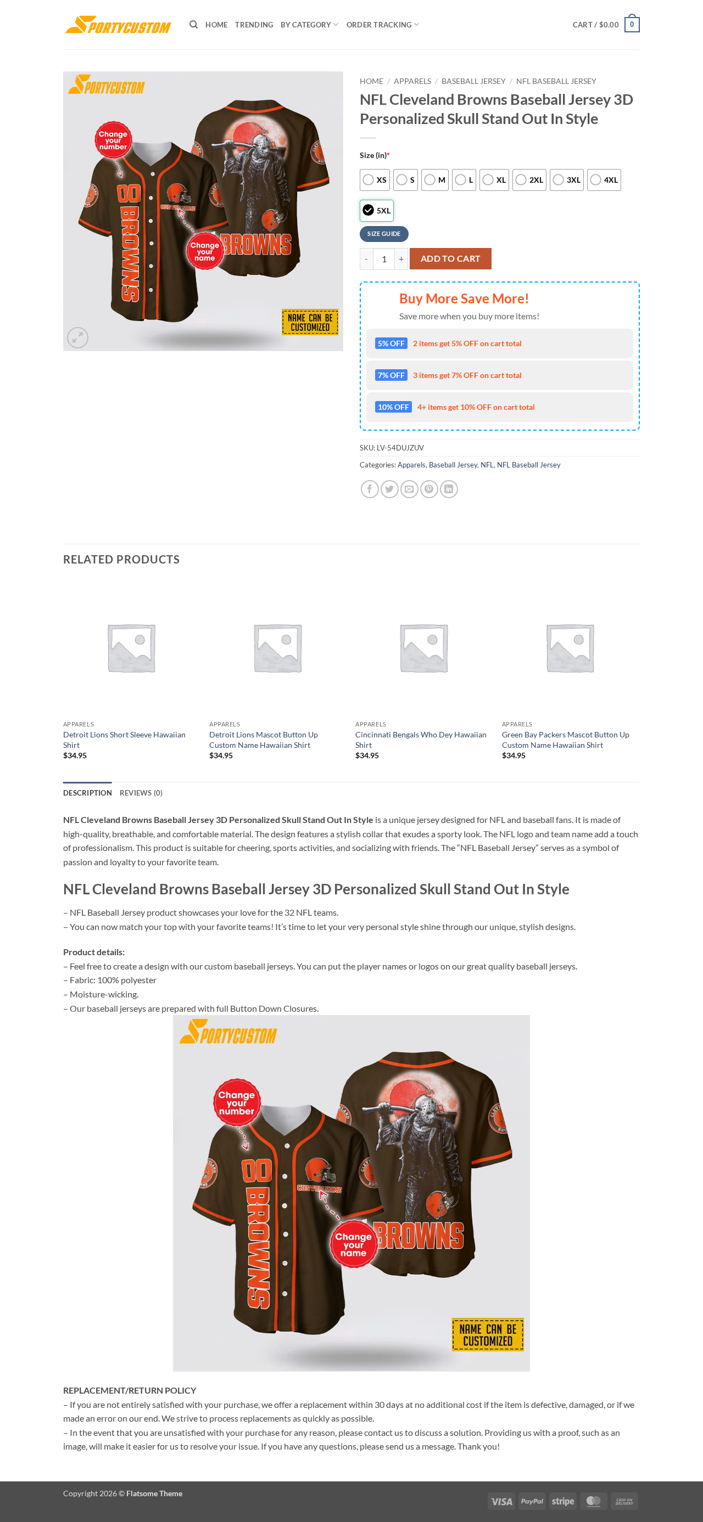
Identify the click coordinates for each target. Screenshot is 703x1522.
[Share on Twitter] (390, 489)
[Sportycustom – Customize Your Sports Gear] (118, 24)
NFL (487, 464)
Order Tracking (379, 24)
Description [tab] (87, 792)
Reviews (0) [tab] (141, 792)
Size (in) (375, 155)
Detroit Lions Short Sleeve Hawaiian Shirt (124, 739)
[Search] (193, 24)
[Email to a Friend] (409, 489)
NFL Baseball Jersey (556, 81)
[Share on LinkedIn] (449, 489)
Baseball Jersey (474, 81)
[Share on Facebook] (370, 489)
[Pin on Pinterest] (429, 489)
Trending (254, 24)
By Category (306, 24)
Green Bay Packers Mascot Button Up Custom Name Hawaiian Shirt (565, 739)
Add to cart (451, 258)
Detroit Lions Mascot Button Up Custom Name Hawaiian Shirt (263, 739)
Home (216, 24)
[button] (606, 24)
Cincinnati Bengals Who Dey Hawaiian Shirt (421, 739)
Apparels (412, 81)
